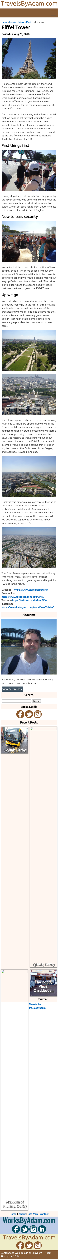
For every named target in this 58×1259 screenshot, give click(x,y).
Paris (28, 22)
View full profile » (12, 689)
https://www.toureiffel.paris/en (31, 590)
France (21, 22)
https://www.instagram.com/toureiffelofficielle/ (28, 607)
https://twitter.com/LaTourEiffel (29, 600)
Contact (44, 1214)
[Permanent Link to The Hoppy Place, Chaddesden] (43, 994)
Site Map (33, 1214)
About (22, 1214)
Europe (12, 22)
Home (4, 22)
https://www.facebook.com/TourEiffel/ (23, 597)
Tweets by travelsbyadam (37, 1006)
